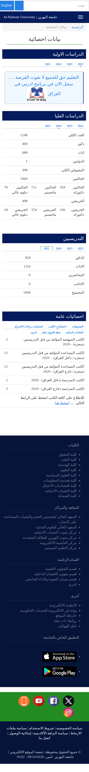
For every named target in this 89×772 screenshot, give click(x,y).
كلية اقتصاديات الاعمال (59, 485)
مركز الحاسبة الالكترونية (58, 543)
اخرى (34, 332)
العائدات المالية (74, 332)
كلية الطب (69, 459)
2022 (80, 64)
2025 (47, 64)
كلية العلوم (68, 470)
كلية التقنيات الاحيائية (61, 491)
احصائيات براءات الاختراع (29, 326)
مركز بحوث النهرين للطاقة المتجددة (50, 537)
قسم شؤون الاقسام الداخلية (55, 574)
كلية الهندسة (67, 465)
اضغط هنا (62, 403)
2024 (58, 64)
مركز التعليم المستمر (60, 548)
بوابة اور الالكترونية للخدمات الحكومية (48, 610)
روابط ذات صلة (65, 621)
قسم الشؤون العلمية (61, 569)
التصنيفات (77, 326)
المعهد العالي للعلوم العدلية (56, 527)
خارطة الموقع (66, 615)
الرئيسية (77, 27)
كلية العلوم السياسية (61, 475)
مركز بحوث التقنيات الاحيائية (55, 532)
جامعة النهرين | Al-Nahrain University (30, 17)
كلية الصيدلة (67, 496)
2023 (69, 64)
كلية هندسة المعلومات (60, 480)
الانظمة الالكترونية (63, 605)
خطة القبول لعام (51, 332)
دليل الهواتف (67, 626)
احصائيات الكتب (56, 326)
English (6, 5)
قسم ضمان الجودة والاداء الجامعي (51, 579)
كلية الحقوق (68, 454)
